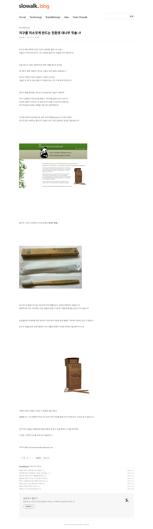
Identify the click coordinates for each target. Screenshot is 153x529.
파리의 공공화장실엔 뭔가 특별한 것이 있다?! (32, 481)
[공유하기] (27, 458)
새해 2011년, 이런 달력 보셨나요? (29, 489)
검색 (131, 16)
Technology (36, 17)
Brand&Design (53, 17)
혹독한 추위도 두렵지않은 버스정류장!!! (30, 470)
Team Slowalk (80, 17)
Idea (66, 17)
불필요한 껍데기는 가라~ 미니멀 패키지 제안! (32, 478)
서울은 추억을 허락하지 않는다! (28, 486)
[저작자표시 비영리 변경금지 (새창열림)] (46, 458)
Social (22, 17)
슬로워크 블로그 (30, 498)
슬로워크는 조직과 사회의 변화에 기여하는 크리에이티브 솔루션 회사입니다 (49, 502)
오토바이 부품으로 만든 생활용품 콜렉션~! (31, 476)
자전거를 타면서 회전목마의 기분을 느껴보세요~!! (34, 473)
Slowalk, (71, 524)
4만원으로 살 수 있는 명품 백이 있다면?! (31, 484)
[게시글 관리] (30, 458)
